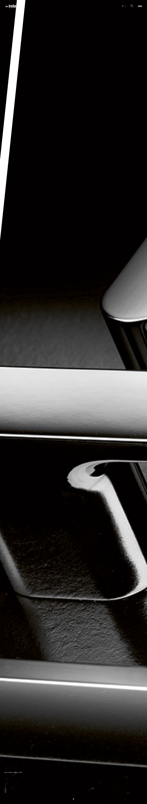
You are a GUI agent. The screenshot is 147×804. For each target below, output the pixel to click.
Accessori (15, 772)
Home (5, 772)
